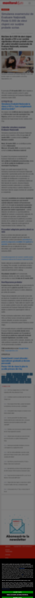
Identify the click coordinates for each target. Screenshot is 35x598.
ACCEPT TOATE (17, 592)
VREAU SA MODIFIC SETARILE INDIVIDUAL (17, 594)
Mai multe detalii (22, 568)
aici (22, 574)
